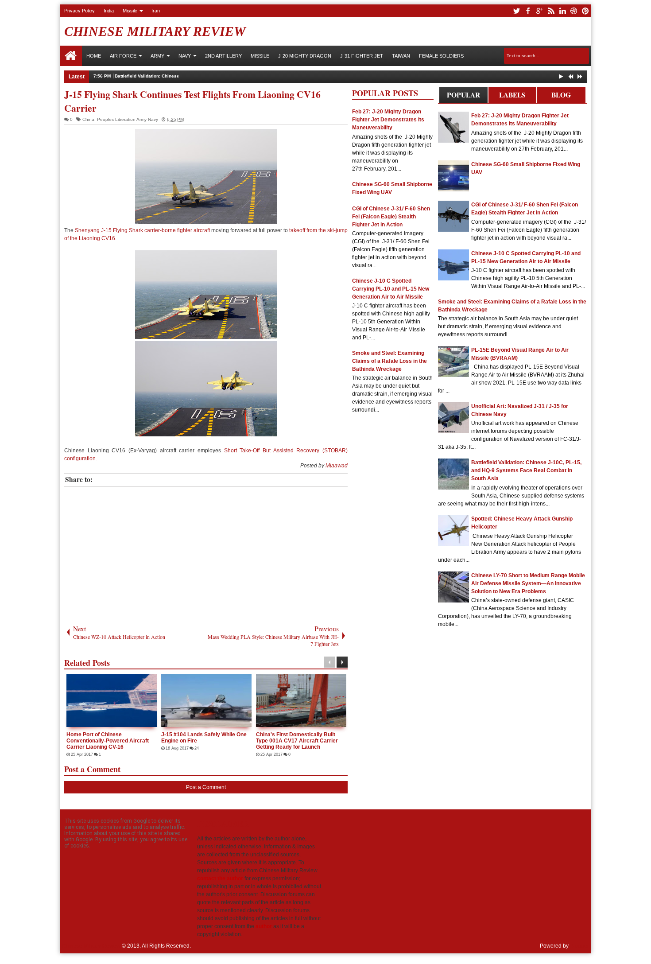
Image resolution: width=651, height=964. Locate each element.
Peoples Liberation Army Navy (127, 119)
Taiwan (401, 55)
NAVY (184, 55)
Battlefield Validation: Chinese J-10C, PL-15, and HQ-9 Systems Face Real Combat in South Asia (526, 470)
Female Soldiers (441, 55)
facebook (528, 10)
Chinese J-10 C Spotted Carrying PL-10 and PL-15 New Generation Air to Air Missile (390, 289)
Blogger (579, 946)
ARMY (157, 55)
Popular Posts (463, 96)
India (109, 10)
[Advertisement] (206, 553)
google (539, 10)
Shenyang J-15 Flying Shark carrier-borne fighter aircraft (142, 230)
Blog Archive (561, 96)
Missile (130, 10)
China (88, 119)
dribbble (574, 10)
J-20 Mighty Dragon (304, 55)
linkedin (562, 10)
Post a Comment (206, 787)
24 (196, 748)
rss (551, 10)
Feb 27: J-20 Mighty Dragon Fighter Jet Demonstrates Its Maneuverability (388, 120)
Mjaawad (337, 466)
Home (71, 56)
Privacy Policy (79, 10)
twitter (516, 10)
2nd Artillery (223, 55)
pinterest (585, 10)
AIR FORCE (123, 55)
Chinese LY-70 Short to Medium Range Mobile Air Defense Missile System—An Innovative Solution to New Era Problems (528, 583)
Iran (155, 10)
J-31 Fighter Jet (361, 55)
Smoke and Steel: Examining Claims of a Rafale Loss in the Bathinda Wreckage (389, 361)
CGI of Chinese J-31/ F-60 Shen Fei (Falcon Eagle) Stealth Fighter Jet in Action (391, 217)
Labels (512, 95)
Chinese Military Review (155, 31)
